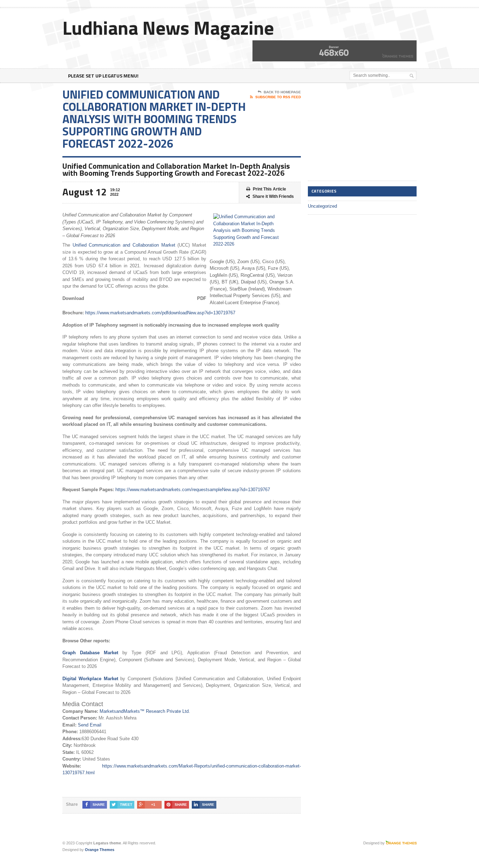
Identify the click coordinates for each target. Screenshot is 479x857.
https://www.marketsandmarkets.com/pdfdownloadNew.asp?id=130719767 (160, 312)
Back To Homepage (282, 92)
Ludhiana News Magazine (168, 27)
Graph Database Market (90, 652)
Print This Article (269, 189)
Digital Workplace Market (90, 678)
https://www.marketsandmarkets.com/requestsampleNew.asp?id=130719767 (192, 489)
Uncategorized (322, 206)
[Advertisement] (360, 132)
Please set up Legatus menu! (103, 75)
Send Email (89, 725)
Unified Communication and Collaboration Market (124, 245)
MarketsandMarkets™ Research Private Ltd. (145, 711)
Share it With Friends (273, 196)
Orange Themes (99, 850)
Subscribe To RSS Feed (278, 97)
